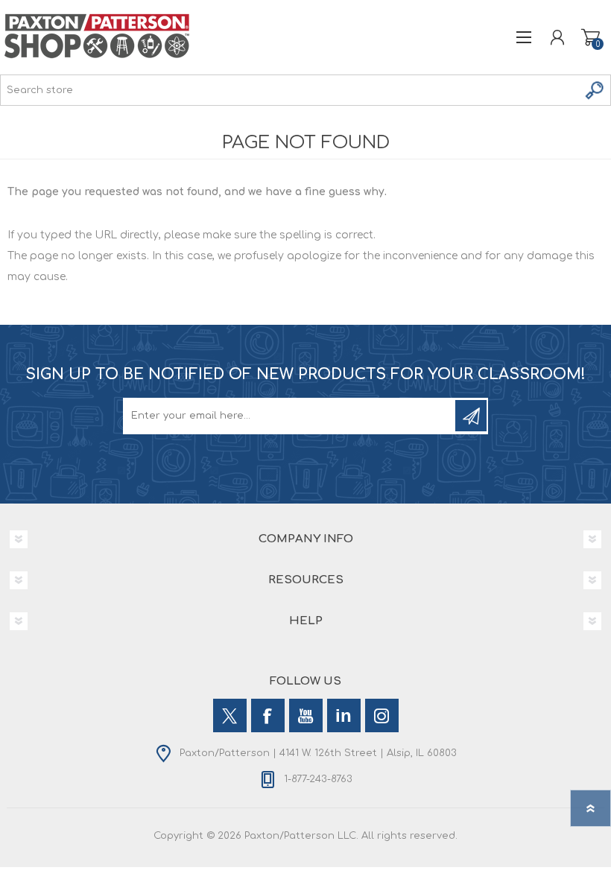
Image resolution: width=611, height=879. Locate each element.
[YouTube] (306, 715)
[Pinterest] (344, 715)
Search (595, 90)
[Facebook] (268, 715)
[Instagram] (382, 715)
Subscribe (471, 415)
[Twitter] (230, 715)
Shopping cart (590, 37)
